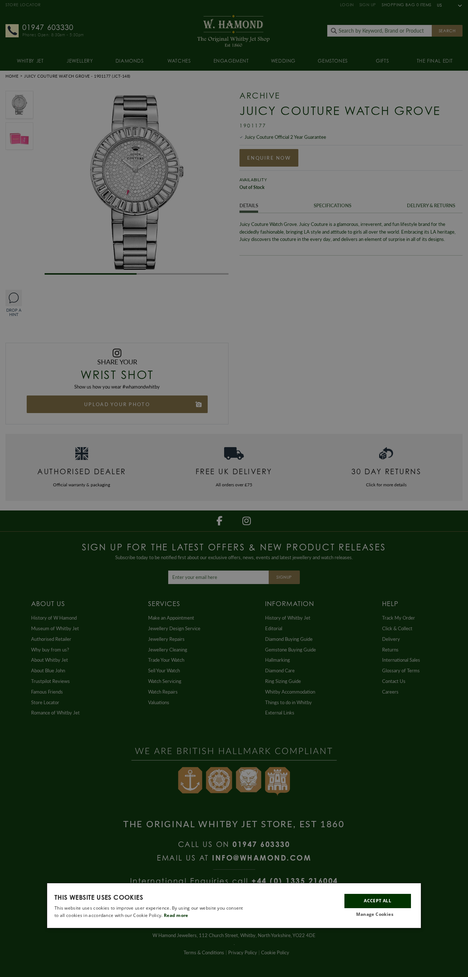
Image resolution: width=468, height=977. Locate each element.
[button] (378, 914)
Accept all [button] (377, 901)
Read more (176, 915)
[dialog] (234, 905)
